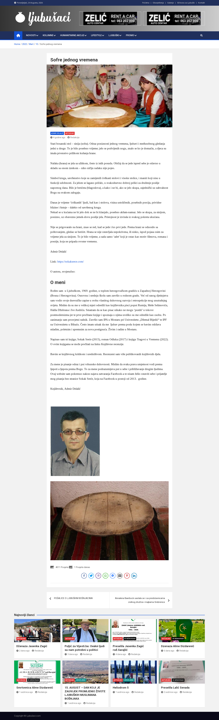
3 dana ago (72, 654)
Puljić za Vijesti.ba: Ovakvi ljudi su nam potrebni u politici (85, 648)
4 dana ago (121, 654)
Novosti (31, 35)
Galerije (170, 3)
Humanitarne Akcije (72, 35)
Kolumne (48, 35)
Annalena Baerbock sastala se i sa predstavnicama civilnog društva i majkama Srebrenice (140, 600)
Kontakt (201, 3)
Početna (145, 3)
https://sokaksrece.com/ (70, 261)
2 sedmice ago (171, 692)
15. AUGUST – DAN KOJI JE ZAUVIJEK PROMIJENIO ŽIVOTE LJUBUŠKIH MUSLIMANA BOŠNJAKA (85, 693)
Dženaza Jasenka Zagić (31, 646)
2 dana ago (24, 650)
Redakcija (74, 137)
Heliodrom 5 (121, 687)
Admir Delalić (57, 133)
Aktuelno (69, 133)
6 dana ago (169, 650)
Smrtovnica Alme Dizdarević (34, 687)
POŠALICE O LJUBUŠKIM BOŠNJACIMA (73, 598)
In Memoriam (33, 639)
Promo (130, 35)
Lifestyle (96, 35)
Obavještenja (158, 3)
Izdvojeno (81, 680)
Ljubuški (114, 35)
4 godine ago (59, 137)
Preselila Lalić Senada (175, 687)
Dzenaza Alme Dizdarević (177, 646)
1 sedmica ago (26, 692)
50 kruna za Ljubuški (186, 3)
